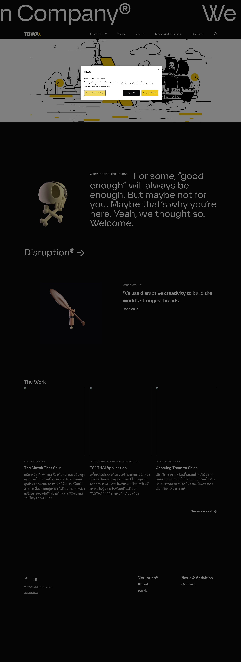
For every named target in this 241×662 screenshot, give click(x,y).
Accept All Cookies (150, 93)
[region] (121, 83)
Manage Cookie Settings (95, 93)
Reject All (131, 93)
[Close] (158, 69)
